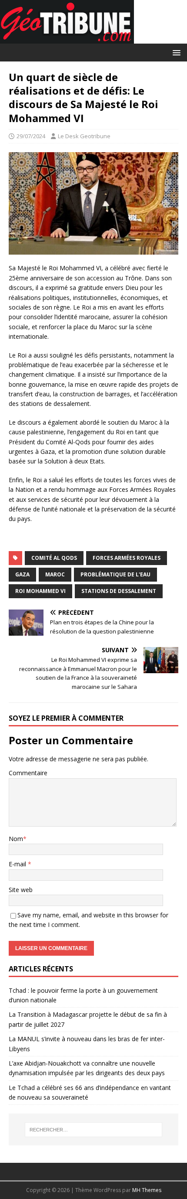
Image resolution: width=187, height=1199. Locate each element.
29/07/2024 (31, 136)
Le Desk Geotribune (84, 136)
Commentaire (28, 773)
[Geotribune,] (67, 38)
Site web (21, 890)
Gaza (22, 574)
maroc (55, 574)
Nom (16, 839)
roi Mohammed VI (40, 591)
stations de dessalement (118, 591)
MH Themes (146, 1190)
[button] (175, 52)
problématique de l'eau (115, 574)
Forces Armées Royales (126, 558)
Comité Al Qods (54, 558)
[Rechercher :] (93, 1129)
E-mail (18, 864)
